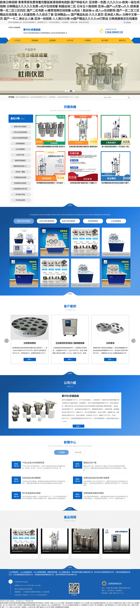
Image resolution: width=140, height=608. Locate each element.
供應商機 (34, 40)
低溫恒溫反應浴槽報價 (31, 478)
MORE (70, 205)
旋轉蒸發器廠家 (20, 160)
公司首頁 (17, 40)
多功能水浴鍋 (20, 194)
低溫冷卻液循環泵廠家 (20, 138)
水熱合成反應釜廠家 (20, 132)
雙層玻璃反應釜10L (20, 166)
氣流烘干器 (20, 155)
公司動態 (87, 40)
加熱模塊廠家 (20, 143)
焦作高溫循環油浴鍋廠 (31, 493)
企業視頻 (52, 40)
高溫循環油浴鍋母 (20, 183)
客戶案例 (105, 40)
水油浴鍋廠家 (20, 149)
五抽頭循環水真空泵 (20, 189)
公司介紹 (70, 40)
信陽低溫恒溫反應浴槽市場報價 (96, 478)
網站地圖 (46, 592)
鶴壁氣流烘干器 (89, 463)
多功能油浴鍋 (20, 200)
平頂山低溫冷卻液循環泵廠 (33, 463)
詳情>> (78, 426)
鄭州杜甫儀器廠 (19, 589)
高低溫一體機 (20, 172)
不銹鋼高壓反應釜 (20, 177)
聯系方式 (122, 40)
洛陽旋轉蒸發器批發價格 (93, 493)
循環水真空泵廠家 (20, 126)
